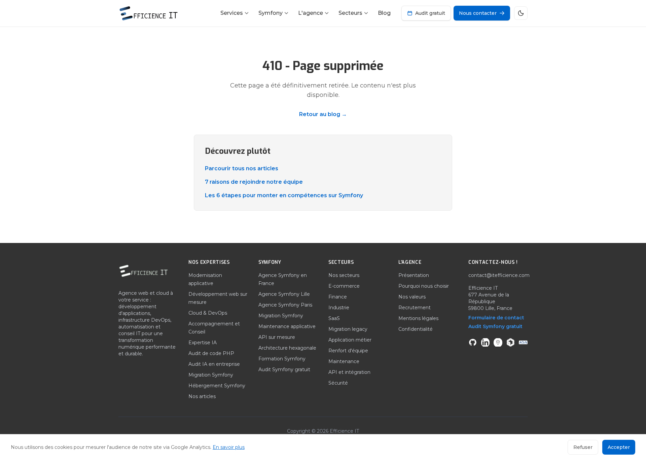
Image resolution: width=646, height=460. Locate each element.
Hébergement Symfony (216, 386)
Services (231, 13)
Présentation (413, 275)
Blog (384, 13)
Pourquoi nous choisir (423, 286)
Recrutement (414, 308)
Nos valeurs (412, 297)
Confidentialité (415, 329)
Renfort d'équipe (348, 351)
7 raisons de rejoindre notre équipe (254, 182)
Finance (337, 297)
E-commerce (344, 286)
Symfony (270, 13)
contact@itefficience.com (499, 275)
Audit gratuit (430, 13)
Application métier (349, 340)
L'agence (310, 13)
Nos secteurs (343, 275)
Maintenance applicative (287, 326)
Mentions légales (418, 318)
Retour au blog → (323, 114)
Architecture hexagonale (287, 348)
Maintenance (343, 361)
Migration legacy (347, 329)
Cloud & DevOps (207, 313)
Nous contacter (478, 13)
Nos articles (202, 396)
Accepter (619, 447)
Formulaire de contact (496, 318)
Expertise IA (202, 343)
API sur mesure (276, 337)
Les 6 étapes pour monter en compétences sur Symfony (284, 195)
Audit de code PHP (211, 353)
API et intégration (349, 372)
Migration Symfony (210, 375)
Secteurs (350, 13)
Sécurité (338, 383)
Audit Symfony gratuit (284, 369)
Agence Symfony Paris (285, 305)
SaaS (334, 318)
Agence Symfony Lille (284, 294)
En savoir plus (229, 447)
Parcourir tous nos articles (241, 168)
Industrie (338, 308)
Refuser (583, 447)
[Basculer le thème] (521, 13)
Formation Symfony (282, 359)
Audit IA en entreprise (214, 364)
